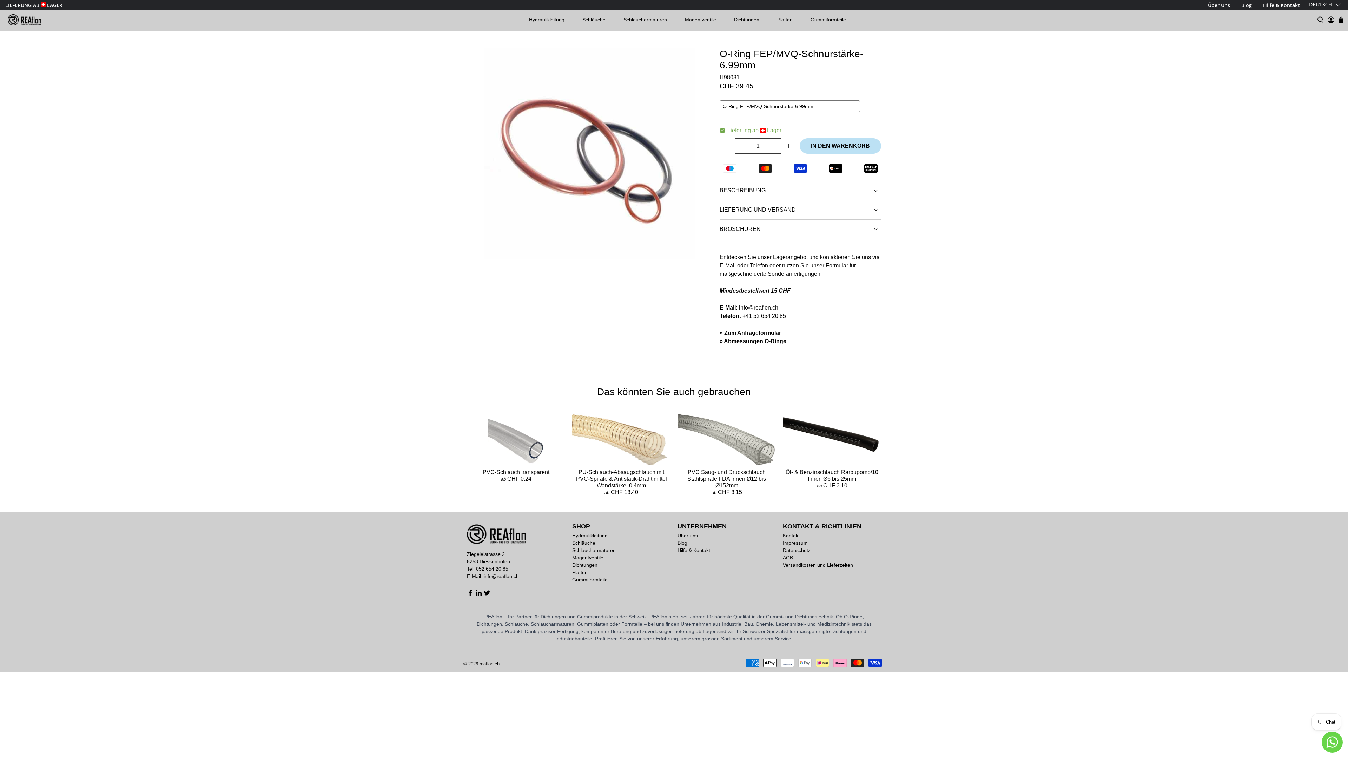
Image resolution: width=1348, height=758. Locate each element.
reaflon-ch (490, 663)
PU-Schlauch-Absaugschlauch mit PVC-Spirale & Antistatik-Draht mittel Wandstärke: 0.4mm (621, 478)
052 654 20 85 (492, 569)
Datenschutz (797, 550)
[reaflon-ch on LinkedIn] (478, 594)
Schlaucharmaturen (645, 19)
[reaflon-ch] (24, 19)
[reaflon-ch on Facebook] (470, 594)
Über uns (688, 535)
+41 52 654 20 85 (764, 316)
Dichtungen (746, 19)
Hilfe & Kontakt (694, 550)
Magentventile (700, 19)
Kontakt (791, 535)
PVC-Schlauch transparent (516, 472)
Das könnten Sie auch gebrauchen (674, 391)
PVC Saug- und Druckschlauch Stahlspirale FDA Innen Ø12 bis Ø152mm (726, 478)
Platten (785, 19)
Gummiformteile (828, 19)
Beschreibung (743, 190)
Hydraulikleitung (546, 19)
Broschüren (740, 229)
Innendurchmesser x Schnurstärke (762, 118)
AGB (788, 557)
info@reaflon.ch (758, 308)
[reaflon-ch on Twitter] (487, 594)
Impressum (795, 543)
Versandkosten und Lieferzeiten (818, 565)
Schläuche (594, 19)
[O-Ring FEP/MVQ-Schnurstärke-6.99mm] (590, 153)
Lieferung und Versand (758, 210)
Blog (682, 543)
